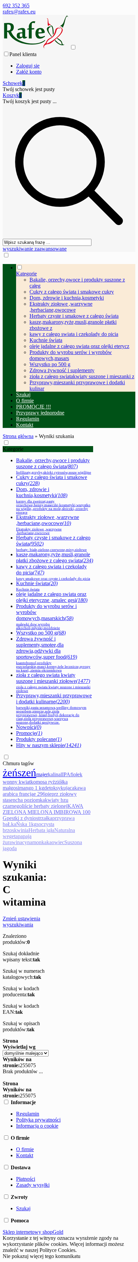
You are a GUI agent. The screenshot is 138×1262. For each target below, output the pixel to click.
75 (33, 1065)
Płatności (25, 1179)
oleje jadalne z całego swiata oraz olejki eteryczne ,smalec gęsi (51, 597)
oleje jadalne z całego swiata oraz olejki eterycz (79, 346)
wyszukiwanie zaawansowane (35, 249)
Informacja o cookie (37, 1126)
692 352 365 (16, 5)
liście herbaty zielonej (44, 806)
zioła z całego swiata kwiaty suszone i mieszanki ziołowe (53, 682)
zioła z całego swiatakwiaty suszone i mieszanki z (81, 376)
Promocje (29, 733)
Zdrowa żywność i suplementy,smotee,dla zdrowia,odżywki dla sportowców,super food (53, 654)
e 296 (39, 794)
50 (27, 1065)
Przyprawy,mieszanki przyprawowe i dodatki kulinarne (54, 708)
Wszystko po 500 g (49, 364)
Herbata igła (41, 830)
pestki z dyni (20, 818)
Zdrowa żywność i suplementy (61, 370)
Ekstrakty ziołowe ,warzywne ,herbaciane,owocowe (60, 307)
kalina (54, 774)
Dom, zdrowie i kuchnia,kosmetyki (66, 298)
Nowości (28, 727)
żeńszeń (19, 773)
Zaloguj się (28, 66)
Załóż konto (29, 72)
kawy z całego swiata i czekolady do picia (73, 334)
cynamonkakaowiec (43, 842)
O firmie (25, 1149)
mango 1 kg (31, 788)
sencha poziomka (26, 800)
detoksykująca (59, 788)
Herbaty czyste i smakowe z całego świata (74, 316)
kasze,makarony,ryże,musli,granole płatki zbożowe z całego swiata (54, 557)
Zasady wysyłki (33, 1185)
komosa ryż (42, 782)
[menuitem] (75, 328)
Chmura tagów (18, 763)
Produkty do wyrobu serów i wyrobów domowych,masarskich (46, 616)
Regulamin (27, 1114)
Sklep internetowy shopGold (33, 1232)
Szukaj (23, 1208)
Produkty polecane (39, 739)
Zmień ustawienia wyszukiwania (21, 921)
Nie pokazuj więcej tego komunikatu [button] (41, 1256)
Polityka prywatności (38, 1120)
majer (42, 774)
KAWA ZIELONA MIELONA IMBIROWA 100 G (46, 812)
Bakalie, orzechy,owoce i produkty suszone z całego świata (53, 466)
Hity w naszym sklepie (48, 745)
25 (22, 1065)
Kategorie (13, 449)
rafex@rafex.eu (19, 11)
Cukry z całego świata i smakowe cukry (71, 292)
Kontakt (24, 1155)
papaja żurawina (17, 839)
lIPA (65, 774)
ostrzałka (42, 818)
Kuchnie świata (45, 340)
